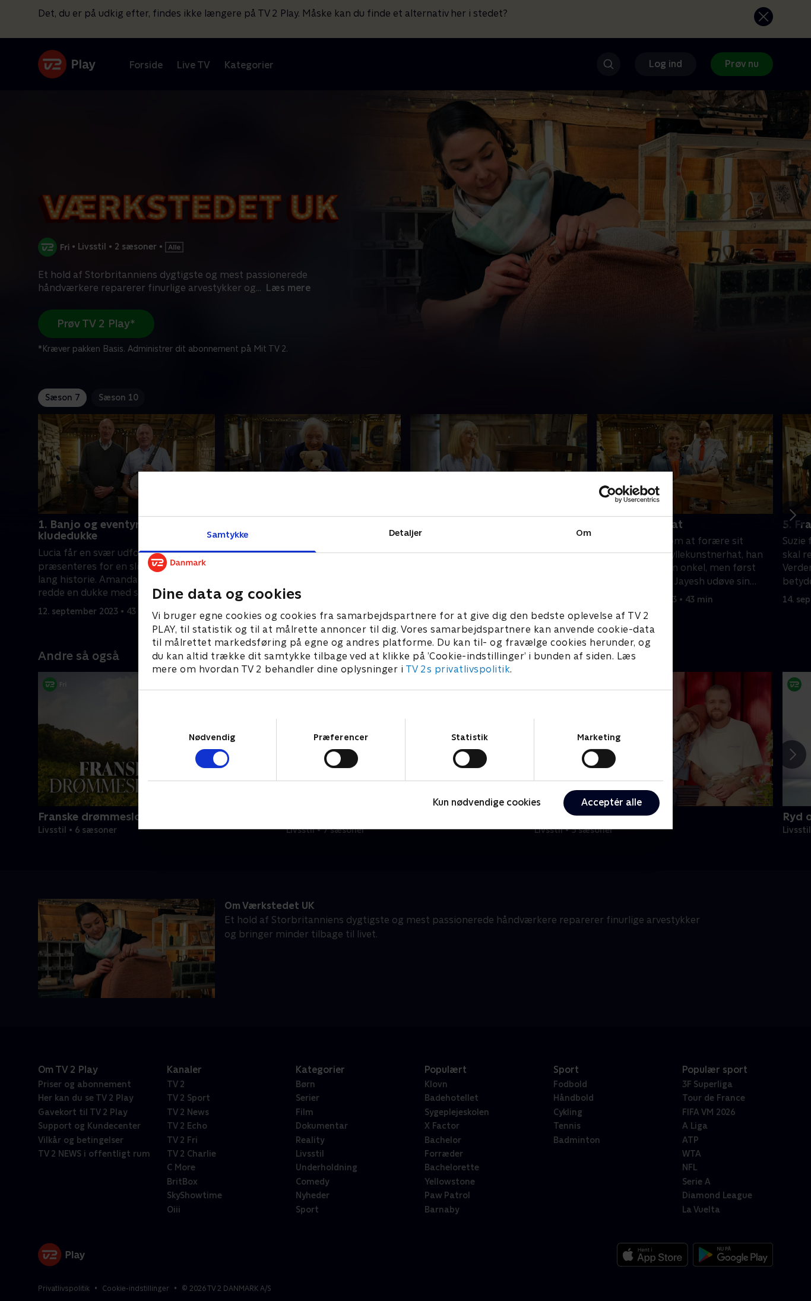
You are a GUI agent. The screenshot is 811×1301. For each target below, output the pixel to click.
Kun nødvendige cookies (487, 802)
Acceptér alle (611, 802)
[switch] (341, 758)
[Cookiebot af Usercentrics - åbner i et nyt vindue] (608, 494)
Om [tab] (583, 533)
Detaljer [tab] (406, 533)
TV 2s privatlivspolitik (458, 669)
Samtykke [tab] (228, 534)
